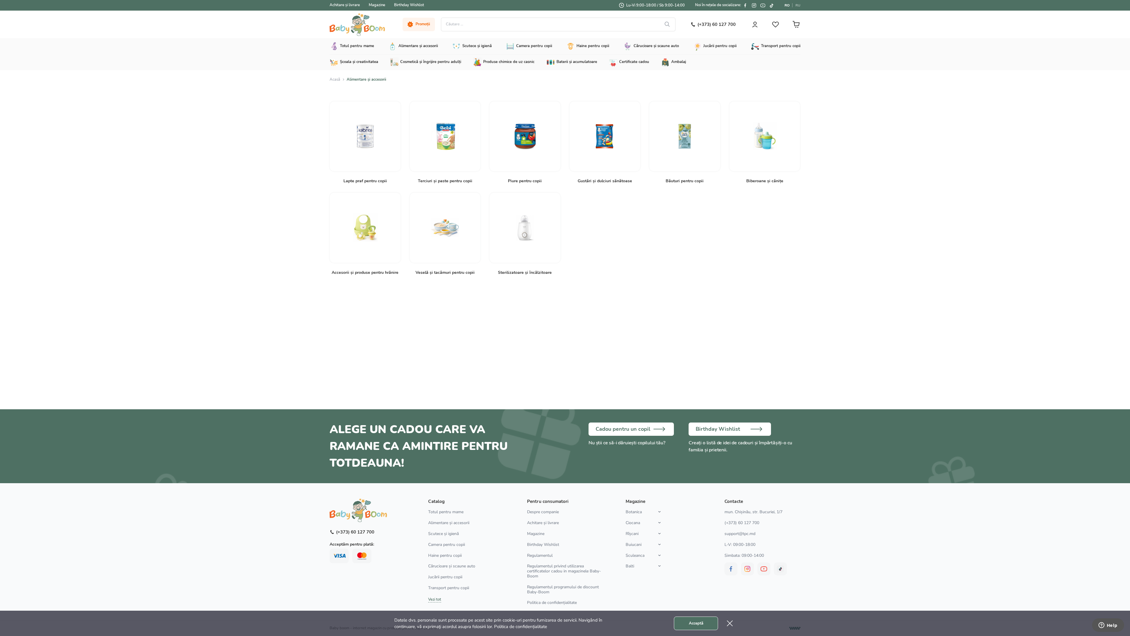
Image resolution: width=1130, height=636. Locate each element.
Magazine (377, 5)
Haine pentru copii (445, 555)
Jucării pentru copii (445, 577)
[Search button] (667, 24)
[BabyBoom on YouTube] (762, 5)
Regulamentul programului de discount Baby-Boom (563, 589)
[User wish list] (775, 24)
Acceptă (696, 623)
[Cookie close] (730, 623)
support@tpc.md (739, 533)
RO (787, 5)
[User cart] (796, 24)
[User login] (754, 24)
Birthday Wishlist (409, 5)
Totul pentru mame (445, 512)
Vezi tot (434, 599)
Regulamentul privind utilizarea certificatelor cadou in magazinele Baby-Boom (564, 571)
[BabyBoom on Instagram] (754, 5)
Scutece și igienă (443, 533)
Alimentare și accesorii (448, 523)
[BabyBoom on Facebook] (745, 5)
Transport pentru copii (448, 588)
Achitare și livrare (345, 5)
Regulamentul (540, 555)
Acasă (335, 79)
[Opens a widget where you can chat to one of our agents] (1108, 625)
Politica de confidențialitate (552, 602)
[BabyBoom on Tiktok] (771, 5)
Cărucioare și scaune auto (451, 566)
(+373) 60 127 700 (741, 523)
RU (797, 5)
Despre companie (543, 512)
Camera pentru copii (446, 544)
